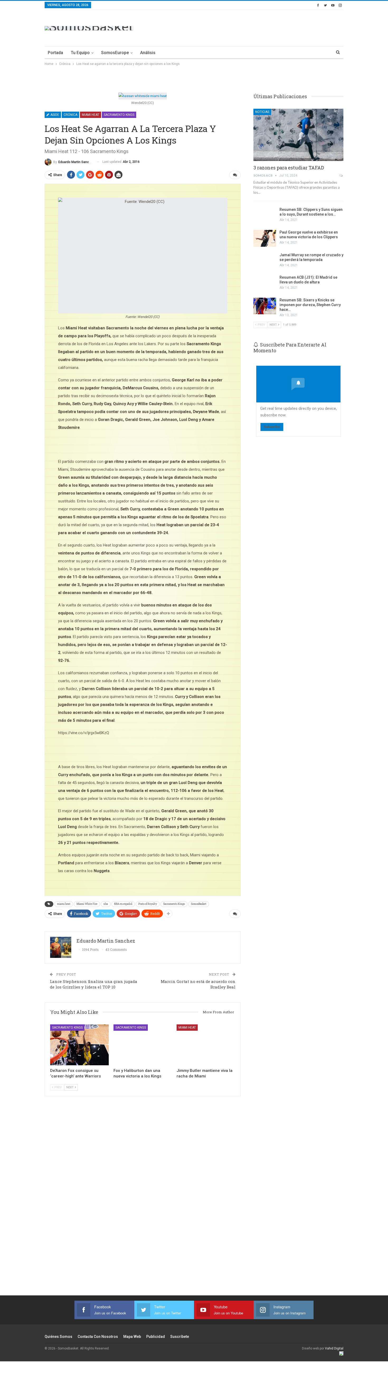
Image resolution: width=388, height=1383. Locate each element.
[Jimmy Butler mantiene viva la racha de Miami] (206, 1044)
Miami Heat (90, 115)
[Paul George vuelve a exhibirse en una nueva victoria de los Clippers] (264, 238)
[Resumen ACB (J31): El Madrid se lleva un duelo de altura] (264, 283)
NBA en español (123, 904)
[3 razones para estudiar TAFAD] (298, 135)
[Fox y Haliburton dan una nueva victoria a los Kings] (142, 1044)
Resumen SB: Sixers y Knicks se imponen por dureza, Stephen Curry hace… (310, 305)
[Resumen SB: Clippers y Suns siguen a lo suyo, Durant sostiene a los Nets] (264, 215)
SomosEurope (115, 52)
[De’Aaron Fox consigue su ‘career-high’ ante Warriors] (79, 1044)
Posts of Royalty (147, 904)
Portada (55, 52)
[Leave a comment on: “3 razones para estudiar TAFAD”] (341, 175)
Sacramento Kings (119, 115)
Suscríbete (179, 1336)
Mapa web (132, 1336)
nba (105, 904)
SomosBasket (198, 904)
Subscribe (272, 427)
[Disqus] (143, 1203)
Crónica (70, 115)
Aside (54, 115)
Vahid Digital (334, 1348)
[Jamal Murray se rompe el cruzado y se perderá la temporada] (264, 261)
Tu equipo (80, 52)
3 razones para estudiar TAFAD (288, 167)
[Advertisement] (247, 27)
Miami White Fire (87, 904)
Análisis (147, 52)
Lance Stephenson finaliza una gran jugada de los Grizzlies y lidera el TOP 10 (93, 984)
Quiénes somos (58, 1336)
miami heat (63, 904)
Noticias (262, 112)
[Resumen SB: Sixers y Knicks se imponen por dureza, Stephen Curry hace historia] (264, 306)
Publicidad (155, 1336)
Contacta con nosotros (98, 1336)
